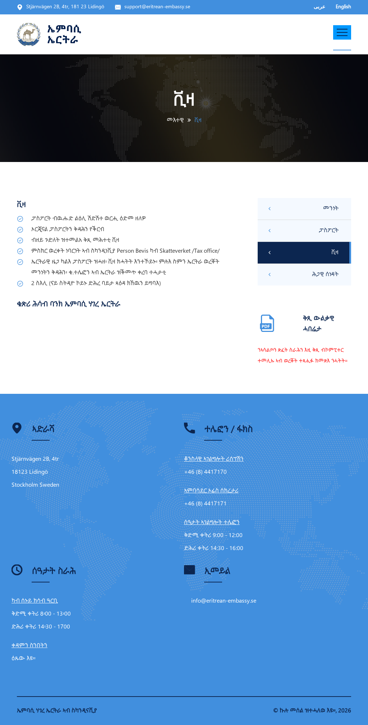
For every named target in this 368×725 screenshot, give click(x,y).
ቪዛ (335, 252)
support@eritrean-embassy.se (157, 7)
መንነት (331, 208)
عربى (319, 7)
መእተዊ (175, 120)
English (343, 7)
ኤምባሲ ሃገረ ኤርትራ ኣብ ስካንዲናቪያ (57, 710)
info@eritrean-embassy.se (223, 601)
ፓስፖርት (329, 230)
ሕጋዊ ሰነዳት (325, 274)
